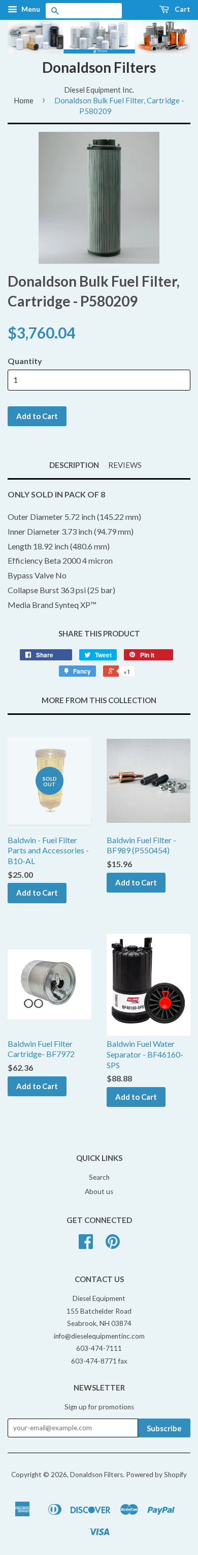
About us (99, 1191)
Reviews (125, 464)
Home (24, 100)
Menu (30, 9)
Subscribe (164, 1428)
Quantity (25, 361)
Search (99, 1177)
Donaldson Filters (99, 67)
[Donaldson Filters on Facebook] (85, 1245)
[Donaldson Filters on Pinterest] (112, 1245)
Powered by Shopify (156, 1474)
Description (74, 464)
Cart (181, 9)
